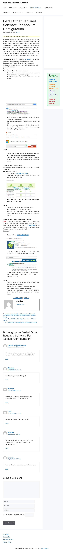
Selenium (12, 7)
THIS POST (31, 225)
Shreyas (10, 457)
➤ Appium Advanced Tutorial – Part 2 (53, 94)
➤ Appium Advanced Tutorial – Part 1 (53, 86)
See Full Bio (20, 304)
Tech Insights (29, 12)
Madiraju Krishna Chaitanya (17, 345)
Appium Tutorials (34, 7)
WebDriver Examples (24, 315)
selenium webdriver (8, 315)
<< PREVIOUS (17, 298)
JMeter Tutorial (48, 7)
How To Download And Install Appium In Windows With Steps (21, 322)
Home (4, 7)
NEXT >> (26, 298)
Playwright (22, 7)
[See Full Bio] (25, 304)
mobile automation (23, 313)
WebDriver (16, 315)
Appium (7, 313)
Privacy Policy (7, 542)
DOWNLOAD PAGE (22, 173)
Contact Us (6, 537)
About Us (6, 534)
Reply (6, 359)
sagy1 (9, 411)
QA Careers (39, 12)
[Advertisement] (21, 92)
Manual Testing (17, 12)
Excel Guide (6, 12)
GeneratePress (44, 548)
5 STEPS (28, 59)
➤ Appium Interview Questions (52, 101)
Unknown (11, 368)
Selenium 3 (32, 313)
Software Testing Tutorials (15, 3)
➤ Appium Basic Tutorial (53, 80)
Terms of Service (8, 539)
